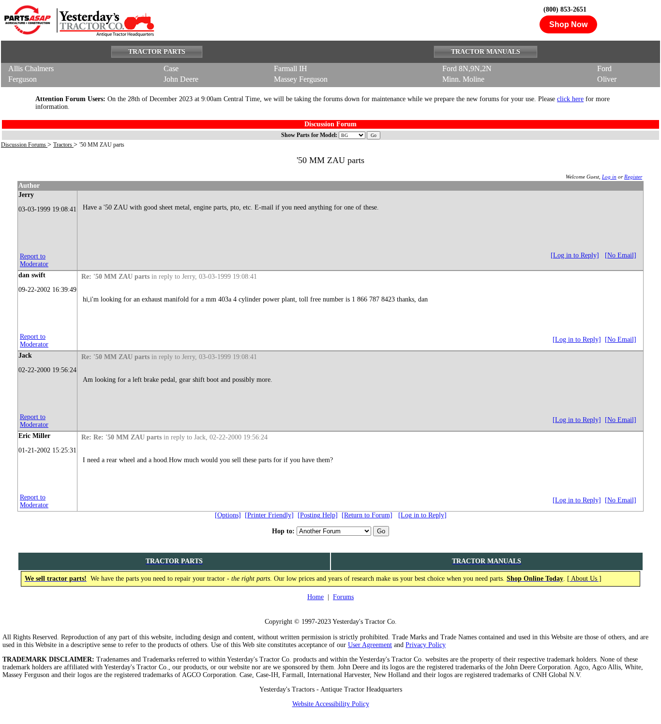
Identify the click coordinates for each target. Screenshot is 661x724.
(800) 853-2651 (564, 9)
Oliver (606, 79)
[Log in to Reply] (575, 255)
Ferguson (22, 79)
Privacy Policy (426, 645)
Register (633, 177)
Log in (609, 177)
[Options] (228, 515)
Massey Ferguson (301, 79)
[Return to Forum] (367, 515)
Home (315, 597)
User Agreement (370, 645)
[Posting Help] (318, 515)
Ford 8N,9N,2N (467, 68)
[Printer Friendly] (269, 515)
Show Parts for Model (308, 135)
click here (570, 99)
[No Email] (620, 255)
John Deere (181, 79)
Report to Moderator (34, 260)
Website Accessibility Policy (330, 704)
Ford (604, 68)
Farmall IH (290, 68)
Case (171, 68)
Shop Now (568, 24)
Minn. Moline (463, 79)
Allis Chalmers (31, 68)
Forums (343, 597)
